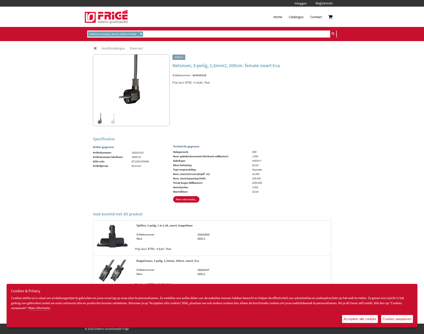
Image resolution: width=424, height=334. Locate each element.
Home (277, 17)
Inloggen (301, 3)
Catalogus (296, 17)
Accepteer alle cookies (360, 319)
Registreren (324, 3)
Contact (316, 17)
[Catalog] (95, 48)
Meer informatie (39, 308)
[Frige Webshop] (106, 17)
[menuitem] (113, 48)
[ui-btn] (333, 33)
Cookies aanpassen (397, 319)
